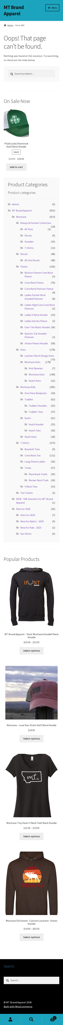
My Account (10, 1019)
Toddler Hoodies (38, 405)
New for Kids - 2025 (30, 527)
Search (31, 1019)
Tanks (28, 467)
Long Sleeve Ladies (35, 461)
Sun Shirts (26, 533)
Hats (23, 349)
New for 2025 (23, 508)
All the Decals (32, 260)
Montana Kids (28, 387)
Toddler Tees (36, 411)
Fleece (23, 266)
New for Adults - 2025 (32, 521)
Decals (28, 235)
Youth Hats (35, 380)
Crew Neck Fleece (34, 282)
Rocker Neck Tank (38, 480)
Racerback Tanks (38, 474)
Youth (28, 418)
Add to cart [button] (16, 167)
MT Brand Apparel (14, 10)
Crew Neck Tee (33, 455)
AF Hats (29, 229)
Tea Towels (26, 492)
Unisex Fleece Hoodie (36, 343)
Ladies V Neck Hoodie (36, 314)
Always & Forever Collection (35, 222)
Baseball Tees (32, 449)
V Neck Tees (31, 486)
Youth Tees (35, 430)
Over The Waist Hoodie (37, 327)
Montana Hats (32, 362)
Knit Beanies (36, 368)
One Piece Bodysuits (36, 393)
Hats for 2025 (27, 515)
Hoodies (29, 241)
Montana (21, 216)
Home (10, 25)
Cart (48, 1016)
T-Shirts (29, 247)
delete (15, 204)
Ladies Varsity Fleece (36, 321)
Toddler (29, 399)
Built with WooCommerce (18, 1006)
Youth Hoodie (36, 424)
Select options (31, 650)
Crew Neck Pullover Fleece (39, 288)
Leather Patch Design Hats (39, 355)
